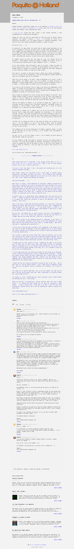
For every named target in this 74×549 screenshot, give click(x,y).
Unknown (19, 309)
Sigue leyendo (58, 487)
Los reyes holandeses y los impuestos (23, 504)
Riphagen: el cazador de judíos (21, 517)
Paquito (19, 375)
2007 (17, 304)
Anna (18, 351)
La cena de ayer (17, 32)
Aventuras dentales (17, 478)
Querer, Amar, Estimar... (19, 491)
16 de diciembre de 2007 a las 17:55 (29, 309)
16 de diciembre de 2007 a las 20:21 (29, 339)
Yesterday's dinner (17, 168)
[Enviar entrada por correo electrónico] (13, 304)
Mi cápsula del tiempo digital (21, 530)
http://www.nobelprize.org (19, 149)
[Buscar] (63, 2)
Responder (19, 318)
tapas (38, 39)
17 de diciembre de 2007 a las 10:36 (29, 375)
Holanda (22, 304)
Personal (28, 304)
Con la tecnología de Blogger (37, 544)
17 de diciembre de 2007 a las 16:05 (29, 424)
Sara (18, 321)
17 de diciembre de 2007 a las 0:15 (27, 351)
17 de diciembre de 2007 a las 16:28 (29, 437)
